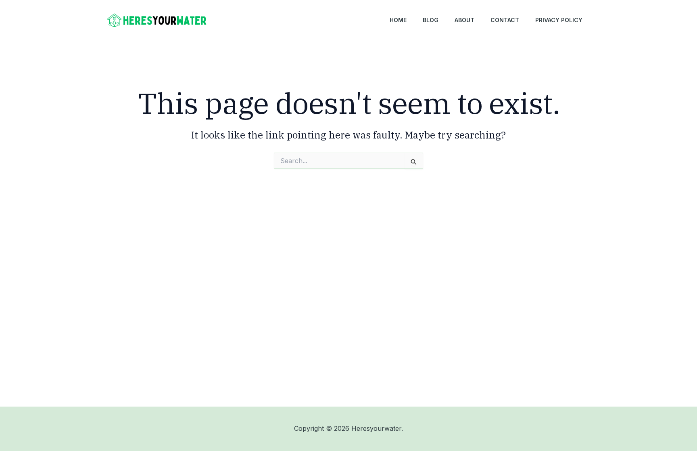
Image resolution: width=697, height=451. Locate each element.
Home (398, 20)
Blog (430, 20)
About (464, 20)
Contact (504, 20)
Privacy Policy (558, 20)
